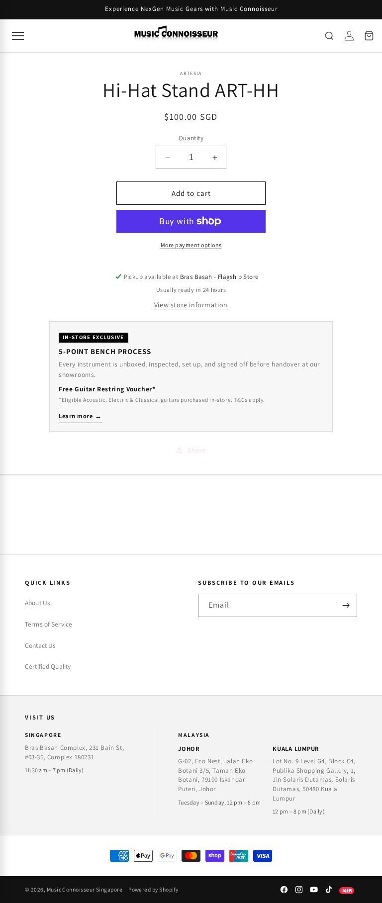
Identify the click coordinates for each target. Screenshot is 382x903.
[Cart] (369, 36)
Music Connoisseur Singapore (84, 889)
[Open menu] (18, 36)
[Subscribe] (346, 605)
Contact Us (40, 645)
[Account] (349, 36)
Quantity (191, 138)
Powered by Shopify (153, 889)
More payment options (191, 245)
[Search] (329, 36)
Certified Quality (48, 666)
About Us (37, 602)
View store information (191, 304)
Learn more (80, 416)
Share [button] (197, 450)
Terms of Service (48, 624)
